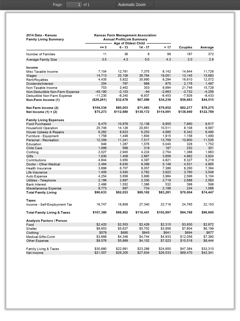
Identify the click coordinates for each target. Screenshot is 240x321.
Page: (58, 5)
